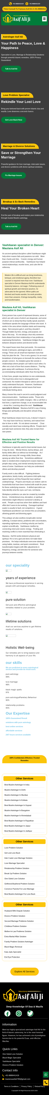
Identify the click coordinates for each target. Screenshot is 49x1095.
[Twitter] (30, 1013)
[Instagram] (19, 1013)
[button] (44, 18)
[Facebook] (7, 1013)
